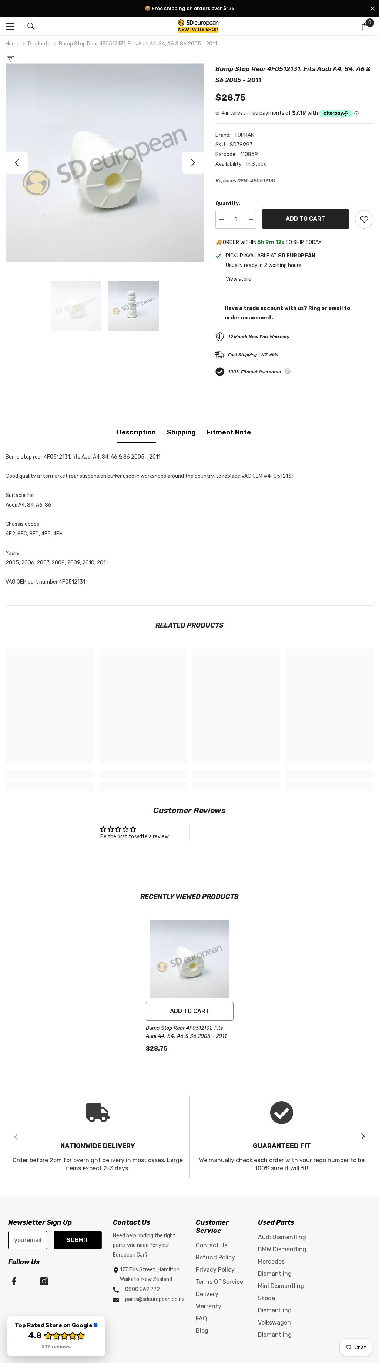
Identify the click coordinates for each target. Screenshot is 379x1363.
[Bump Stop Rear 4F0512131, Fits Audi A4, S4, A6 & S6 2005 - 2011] (190, 959)
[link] (49, 774)
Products (39, 44)
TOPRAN (244, 135)
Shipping (181, 432)
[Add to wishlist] (364, 219)
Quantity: (227, 203)
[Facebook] (14, 1281)
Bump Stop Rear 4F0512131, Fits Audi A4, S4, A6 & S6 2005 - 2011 (186, 1032)
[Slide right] (363, 1137)
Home (13, 44)
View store (238, 279)
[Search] (31, 26)
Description (136, 432)
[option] (105, 162)
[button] (17, 163)
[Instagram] (44, 1281)
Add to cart (305, 218)
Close (372, 8)
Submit (78, 1240)
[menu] (10, 26)
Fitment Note (229, 432)
